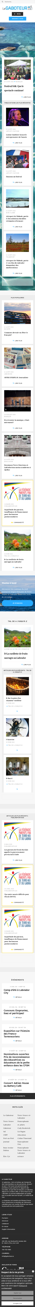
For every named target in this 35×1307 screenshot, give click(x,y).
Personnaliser (17, 1298)
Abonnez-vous (17, 18)
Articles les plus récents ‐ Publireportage (17, 816)
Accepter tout (17, 1303)
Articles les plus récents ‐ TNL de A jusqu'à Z (17, 671)
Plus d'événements (17, 1096)
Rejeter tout (17, 1293)
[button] (17, 14)
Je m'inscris (17, 603)
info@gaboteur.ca (8, 1256)
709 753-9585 (6, 1249)
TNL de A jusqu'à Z (17, 621)
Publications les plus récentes (18, 103)
